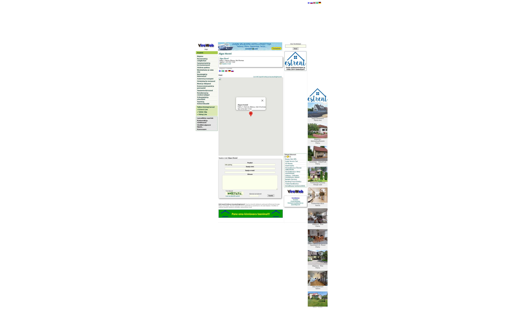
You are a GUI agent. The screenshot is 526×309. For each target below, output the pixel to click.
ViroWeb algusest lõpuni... (204, 126)
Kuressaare (201, 129)
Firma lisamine (295, 201)
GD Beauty (289, 163)
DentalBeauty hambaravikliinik (295, 186)
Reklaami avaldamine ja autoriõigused (295, 203)
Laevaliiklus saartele (205, 118)
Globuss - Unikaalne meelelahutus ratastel (292, 176)
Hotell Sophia (289, 165)
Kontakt (295, 200)
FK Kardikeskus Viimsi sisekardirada (292, 172)
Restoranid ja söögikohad (202, 60)
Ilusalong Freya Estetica (293, 181)
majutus (222, 68)
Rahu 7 (222, 60)
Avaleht (200, 53)
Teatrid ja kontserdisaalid (203, 103)
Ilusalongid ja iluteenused (202, 75)
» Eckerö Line (202, 110)
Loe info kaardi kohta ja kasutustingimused (267, 77)
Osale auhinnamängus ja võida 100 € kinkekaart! (295, 68)
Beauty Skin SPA (290, 159)
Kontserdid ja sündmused (202, 122)
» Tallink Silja (202, 112)
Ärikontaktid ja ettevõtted (202, 98)
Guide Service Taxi (291, 161)
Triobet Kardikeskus (292, 184)
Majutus (200, 56)
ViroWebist (295, 198)
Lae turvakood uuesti (233, 196)
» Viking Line (202, 114)
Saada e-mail (226, 64)
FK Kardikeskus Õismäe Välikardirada (293, 168)
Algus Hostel (224, 59)
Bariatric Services (291, 179)
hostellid (229, 68)
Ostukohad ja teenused (206, 81)
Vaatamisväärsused (205, 91)
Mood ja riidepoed (204, 84)
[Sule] (262, 100)
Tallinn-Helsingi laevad (206, 107)
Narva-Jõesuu (230, 60)
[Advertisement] (251, 21)
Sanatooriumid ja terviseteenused (203, 64)
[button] (251, 114)
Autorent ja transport (205, 79)
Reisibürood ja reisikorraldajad (203, 94)
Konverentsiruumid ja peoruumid (205, 87)
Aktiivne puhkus (203, 68)
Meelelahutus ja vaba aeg (205, 71)
